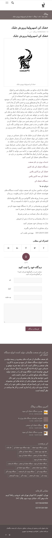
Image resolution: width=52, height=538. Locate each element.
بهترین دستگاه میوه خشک (39, 447)
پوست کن (44, 475)
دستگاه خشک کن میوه (40, 459)
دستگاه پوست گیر (11, 471)
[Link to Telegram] (6, 535)
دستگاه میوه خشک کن (23, 467)
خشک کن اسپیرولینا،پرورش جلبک (29, 27)
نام (10, 280)
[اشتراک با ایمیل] (8, 248)
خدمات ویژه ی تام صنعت (38, 162)
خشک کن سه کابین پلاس (38, 176)
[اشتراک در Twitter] (34, 248)
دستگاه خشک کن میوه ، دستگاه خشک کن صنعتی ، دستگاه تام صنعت (27, 463)
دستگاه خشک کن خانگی (26, 451)
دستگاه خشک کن (41, 181)
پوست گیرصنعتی (14, 475)
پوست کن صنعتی (34, 475)
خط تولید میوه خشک (41, 451)
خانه (39, 16)
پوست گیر (24, 475)
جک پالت (8, 447)
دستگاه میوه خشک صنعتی (39, 467)
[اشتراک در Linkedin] (17, 248)
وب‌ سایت (8, 297)
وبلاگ (46, 14)
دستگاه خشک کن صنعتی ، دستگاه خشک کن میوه (33, 455)
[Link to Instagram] (9, 535)
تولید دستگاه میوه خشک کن (22, 447)
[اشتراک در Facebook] (43, 248)
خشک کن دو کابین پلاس (39, 171)
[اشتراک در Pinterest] (26, 248)
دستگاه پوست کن (42, 471)
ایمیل (9, 288)
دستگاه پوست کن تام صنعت (26, 471)
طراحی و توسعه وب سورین (30, 531)
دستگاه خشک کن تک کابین (37, 166)
